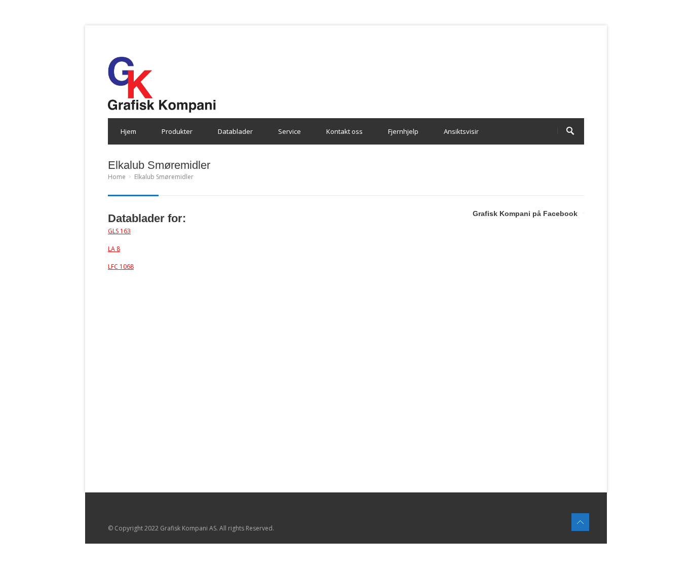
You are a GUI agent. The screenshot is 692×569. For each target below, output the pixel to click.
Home (117, 176)
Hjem (128, 131)
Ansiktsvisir (461, 131)
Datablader (235, 131)
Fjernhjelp (403, 131)
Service (289, 131)
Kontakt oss (344, 131)
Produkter (177, 131)
